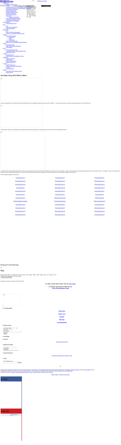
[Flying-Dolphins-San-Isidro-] (20, 201)
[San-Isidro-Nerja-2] (99, 191)
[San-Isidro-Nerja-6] (20, 204)
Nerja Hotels (34, 369)
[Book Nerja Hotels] (42, 1)
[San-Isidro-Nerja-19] (99, 211)
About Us (51, 372)
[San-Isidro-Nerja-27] (60, 191)
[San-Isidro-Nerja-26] (20, 191)
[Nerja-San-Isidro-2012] (99, 201)
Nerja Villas (48, 369)
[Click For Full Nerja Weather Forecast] (33, 0)
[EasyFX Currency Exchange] (60, 366)
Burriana (62, 319)
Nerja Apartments (41, 369)
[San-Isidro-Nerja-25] (99, 187)
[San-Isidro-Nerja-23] (99, 214)
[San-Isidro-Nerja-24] (60, 187)
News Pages (72, 284)
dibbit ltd (13, 372)
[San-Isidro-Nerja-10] (20, 181)
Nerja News (62, 311)
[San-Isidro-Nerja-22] (60, 214)
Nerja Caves (61, 314)
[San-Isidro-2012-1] (20, 198)
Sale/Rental (5, 328)
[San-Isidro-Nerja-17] (20, 211)
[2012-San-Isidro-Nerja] (60, 201)
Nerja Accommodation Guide (60, 288)
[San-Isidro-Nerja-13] (99, 181)
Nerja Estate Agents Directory (22, 372)
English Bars (67, 369)
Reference (5, 332)
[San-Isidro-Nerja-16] (60, 211)
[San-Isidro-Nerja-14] (20, 184)
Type (4, 329)
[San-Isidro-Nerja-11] (60, 181)
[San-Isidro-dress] (99, 194)
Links (31, 372)
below (20, 276)
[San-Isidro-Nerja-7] (99, 204)
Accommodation (62, 322)
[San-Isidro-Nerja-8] (60, 204)
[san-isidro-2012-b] (59, 177)
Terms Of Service (37, 372)
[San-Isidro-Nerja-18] (99, 184)
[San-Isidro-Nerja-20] (20, 214)
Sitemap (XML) (54, 374)
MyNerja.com (6, 1)
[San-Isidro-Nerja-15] (60, 184)
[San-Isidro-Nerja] (20, 194)
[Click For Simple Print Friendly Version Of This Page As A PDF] (1, 267)
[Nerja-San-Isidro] (99, 198)
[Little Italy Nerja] (62, 355)
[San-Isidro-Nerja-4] (60, 208)
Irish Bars (73, 369)
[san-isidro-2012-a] (20, 177)
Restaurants (61, 369)
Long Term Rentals (25, 369)
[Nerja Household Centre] (62, 341)
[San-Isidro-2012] (20, 187)
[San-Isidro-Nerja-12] (99, 208)
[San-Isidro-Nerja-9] (99, 177)
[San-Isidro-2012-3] (60, 194)
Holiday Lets (17, 369)
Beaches (62, 316)
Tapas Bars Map (54, 369)
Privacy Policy (45, 372)
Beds (4, 330)
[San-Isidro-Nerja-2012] (60, 198)
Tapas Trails (87, 369)
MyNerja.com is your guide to (7, 369)
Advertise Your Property (64, 374)
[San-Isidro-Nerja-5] (20, 208)
